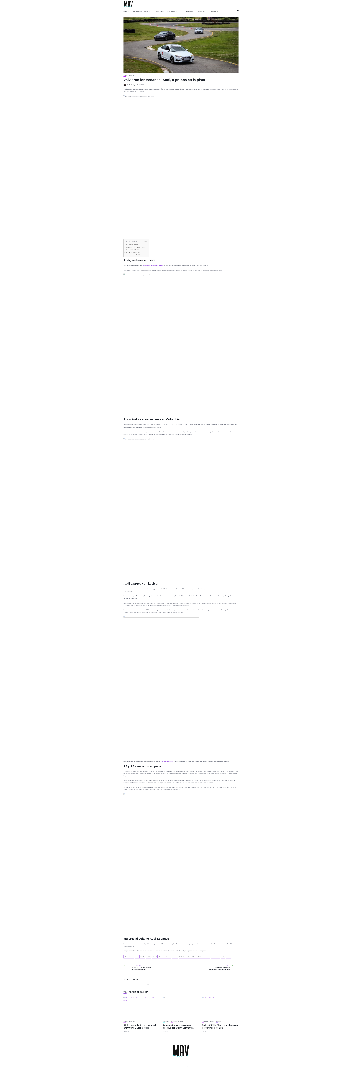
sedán (223, 956)
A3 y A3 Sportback (167, 761)
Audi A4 (149, 956)
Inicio (126, 11)
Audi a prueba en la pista (132, 249)
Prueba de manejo (215, 956)
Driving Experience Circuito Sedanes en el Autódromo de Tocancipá (194, 956)
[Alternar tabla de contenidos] (145, 241)
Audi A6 (155, 956)
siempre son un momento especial (153, 265)
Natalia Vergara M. (133, 85)
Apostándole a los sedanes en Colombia (136, 247)
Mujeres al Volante (141, 11)
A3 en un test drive (147, 589)
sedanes (228, 956)
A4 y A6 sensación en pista (133, 252)
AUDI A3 (142, 956)
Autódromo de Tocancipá (164, 956)
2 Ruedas (201, 11)
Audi (137, 956)
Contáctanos (214, 11)
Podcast (160, 11)
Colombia (175, 956)
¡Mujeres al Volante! (128, 956)
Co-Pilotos (188, 11)
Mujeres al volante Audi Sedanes (134, 255)
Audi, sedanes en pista (132, 244)
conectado (140, 985)
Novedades (173, 11)
